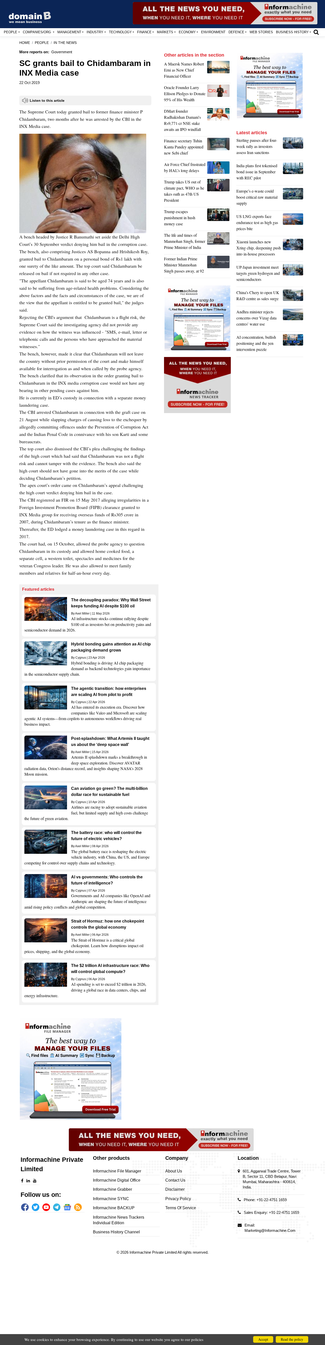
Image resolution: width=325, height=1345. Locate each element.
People (42, 43)
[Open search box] (316, 32)
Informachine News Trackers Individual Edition (118, 1220)
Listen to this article (47, 100)
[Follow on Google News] (67, 1207)
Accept (263, 1339)
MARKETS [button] (165, 32)
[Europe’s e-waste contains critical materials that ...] (293, 198)
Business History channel (116, 1232)
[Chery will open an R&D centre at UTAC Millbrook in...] (293, 297)
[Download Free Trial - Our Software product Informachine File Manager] (89, 1069)
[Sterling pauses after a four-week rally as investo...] (293, 147)
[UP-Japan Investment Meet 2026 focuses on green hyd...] (293, 274)
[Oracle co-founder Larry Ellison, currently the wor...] (219, 94)
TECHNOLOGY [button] (120, 32)
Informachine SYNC (111, 1199)
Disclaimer (175, 1189)
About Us (173, 1171)
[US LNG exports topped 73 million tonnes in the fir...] (293, 223)
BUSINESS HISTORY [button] (292, 32)
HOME (24, 43)
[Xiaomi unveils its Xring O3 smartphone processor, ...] (293, 249)
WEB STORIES (261, 32)
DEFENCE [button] (236, 32)
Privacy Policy (178, 1199)
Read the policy (292, 1339)
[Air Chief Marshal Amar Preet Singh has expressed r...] (219, 168)
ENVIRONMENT (213, 32)
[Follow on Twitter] (35, 1207)
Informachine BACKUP (114, 1208)
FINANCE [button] (144, 32)
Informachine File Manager (117, 1171)
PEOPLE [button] (10, 32)
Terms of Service (180, 1208)
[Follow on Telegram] (57, 1207)
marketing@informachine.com (270, 1230)
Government (61, 52)
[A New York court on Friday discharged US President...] (219, 219)
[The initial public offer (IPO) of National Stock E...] (219, 121)
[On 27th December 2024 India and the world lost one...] (219, 242)
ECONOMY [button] (187, 32)
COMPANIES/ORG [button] (37, 32)
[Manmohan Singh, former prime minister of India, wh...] (219, 266)
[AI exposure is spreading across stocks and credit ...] (293, 344)
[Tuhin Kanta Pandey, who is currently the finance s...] (219, 148)
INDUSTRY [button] (95, 32)
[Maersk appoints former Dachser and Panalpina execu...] (219, 71)
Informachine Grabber (112, 1189)
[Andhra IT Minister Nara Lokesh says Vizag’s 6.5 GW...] (293, 319)
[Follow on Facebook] (25, 1207)
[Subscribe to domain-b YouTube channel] (46, 1207)
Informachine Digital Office (116, 1180)
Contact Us (175, 1180)
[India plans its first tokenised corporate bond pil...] (293, 173)
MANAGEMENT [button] (69, 32)
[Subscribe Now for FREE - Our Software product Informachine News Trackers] (225, 13)
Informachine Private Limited (153, 1252)
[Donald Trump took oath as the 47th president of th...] (219, 192)
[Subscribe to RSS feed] (78, 1207)
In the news (65, 43)
